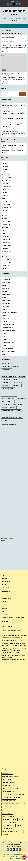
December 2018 (6, 263)
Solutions (5, 339)
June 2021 (5, 248)
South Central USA (7, 342)
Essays (4, 297)
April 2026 (5, 172)
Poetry (4, 333)
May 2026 (5, 169)
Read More (4, 51)
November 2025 (6, 181)
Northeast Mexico (7, 327)
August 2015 (5, 265)
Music (4, 315)
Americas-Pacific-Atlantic (10, 366)
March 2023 (5, 236)
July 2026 (4, 163)
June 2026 (5, 166)
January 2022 (6, 242)
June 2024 (5, 213)
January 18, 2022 (6, 75)
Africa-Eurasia (6, 363)
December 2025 (6, 178)
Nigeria (11, 37)
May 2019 (5, 257)
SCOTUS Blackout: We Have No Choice (13, 118)
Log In (3, 611)
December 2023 (6, 224)
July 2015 (4, 268)
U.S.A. (3, 354)
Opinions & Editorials (8, 330)
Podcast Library (6, 598)
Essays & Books (6, 382)
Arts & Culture (6, 279)
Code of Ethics (5, 588)
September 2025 (6, 186)
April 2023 (5, 233)
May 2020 (5, 254)
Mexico (12, 388)
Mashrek (5, 309)
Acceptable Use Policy (13, 844)
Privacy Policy (5, 591)
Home (3, 575)
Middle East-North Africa (9, 312)
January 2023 (6, 239)
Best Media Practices (8, 373)
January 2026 (6, 175)
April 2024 (5, 219)
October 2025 (6, 183)
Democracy (5, 288)
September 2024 (6, 207)
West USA (4, 420)
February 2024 (6, 222)
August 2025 (5, 189)
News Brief (5, 318)
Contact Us (4, 615)
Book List (4, 608)
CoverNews (9, 858)
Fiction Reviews (6, 300)
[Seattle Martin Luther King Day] (14, 63)
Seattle (4, 70)
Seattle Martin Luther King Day (11, 74)
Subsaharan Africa (7, 348)
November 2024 (6, 201)
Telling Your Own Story (9, 351)
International (6, 37)
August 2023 (5, 230)
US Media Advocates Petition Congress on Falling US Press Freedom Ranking (13, 112)
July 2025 (4, 192)
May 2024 (5, 216)
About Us (4, 578)
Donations (4, 621)
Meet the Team (6, 581)
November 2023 (6, 227)
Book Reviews (6, 282)
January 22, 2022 (6, 43)
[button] (2, 25)
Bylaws (3, 584)
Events (3, 605)
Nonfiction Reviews (8, 324)
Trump (4, 145)
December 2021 (6, 245)
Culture (4, 285)
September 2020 (6, 251)
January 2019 (6, 260)
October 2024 (6, 204)
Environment (6, 294)
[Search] (25, 25)
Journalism (5, 306)
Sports (4, 345)
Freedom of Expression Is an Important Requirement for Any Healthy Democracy (14, 124)
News (3, 595)
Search (3, 88)
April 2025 (5, 198)
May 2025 (5, 195)
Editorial (4, 291)
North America (21, 398)
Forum (4, 150)
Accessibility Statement (14, 846)
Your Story (4, 601)
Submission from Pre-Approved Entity (12, 617)
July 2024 (4, 210)
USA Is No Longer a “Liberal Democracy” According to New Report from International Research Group (13, 133)
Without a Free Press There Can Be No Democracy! (13, 106)
